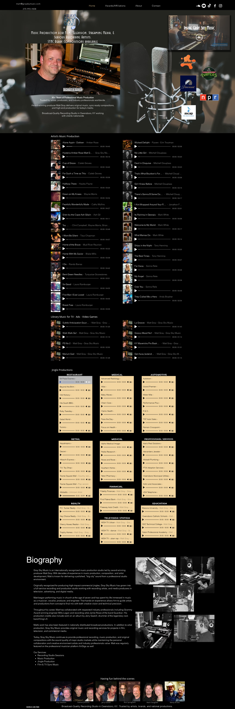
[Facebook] (215, 6)
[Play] (64, 146)
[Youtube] (204, 6)
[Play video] (199, 37)
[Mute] (87, 495)
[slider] (90, 496)
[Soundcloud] (198, 6)
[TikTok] (209, 6)
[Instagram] (220, 6)
